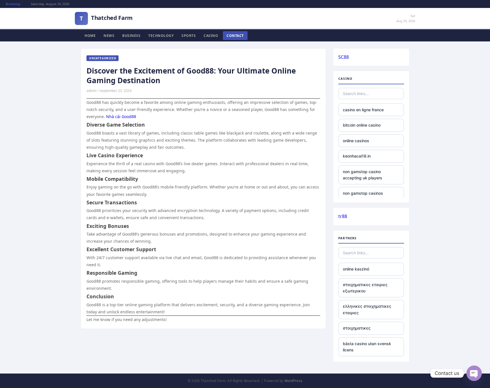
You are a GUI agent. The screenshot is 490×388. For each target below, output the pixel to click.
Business (131, 35)
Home (90, 35)
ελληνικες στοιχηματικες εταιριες (367, 309)
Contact (235, 35)
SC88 (343, 57)
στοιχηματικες (357, 328)
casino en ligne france (363, 109)
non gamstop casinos (363, 193)
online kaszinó (356, 269)
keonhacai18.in (357, 156)
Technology (161, 35)
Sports (188, 35)
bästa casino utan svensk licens (367, 346)
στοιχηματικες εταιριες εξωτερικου (365, 287)
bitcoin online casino (362, 125)
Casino (211, 35)
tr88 (342, 216)
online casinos (356, 140)
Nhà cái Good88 (121, 116)
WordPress (293, 380)
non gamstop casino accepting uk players (362, 174)
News (109, 35)
